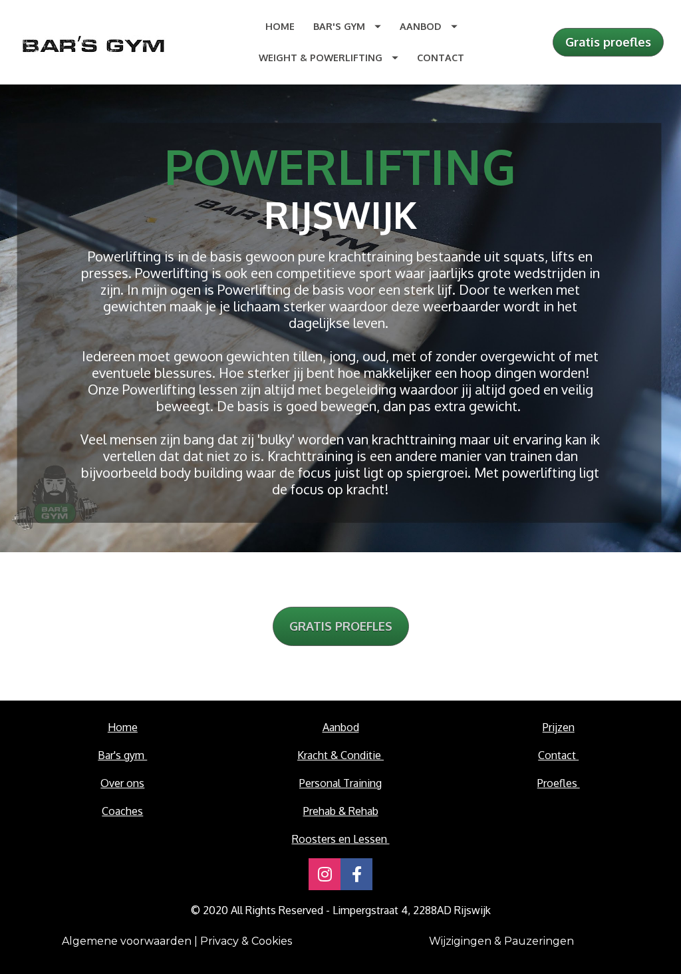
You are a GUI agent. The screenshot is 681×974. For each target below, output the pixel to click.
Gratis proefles (608, 42)
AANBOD (421, 26)
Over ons (122, 783)
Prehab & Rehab (340, 811)
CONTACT (440, 57)
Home (123, 727)
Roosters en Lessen (341, 839)
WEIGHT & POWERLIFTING (320, 57)
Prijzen (559, 727)
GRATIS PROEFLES (340, 626)
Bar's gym (122, 755)
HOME (280, 26)
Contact (558, 755)
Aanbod (341, 727)
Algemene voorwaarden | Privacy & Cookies (177, 941)
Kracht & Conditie (340, 755)
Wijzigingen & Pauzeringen (504, 941)
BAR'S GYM (339, 26)
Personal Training (340, 783)
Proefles (558, 783)
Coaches (122, 811)
